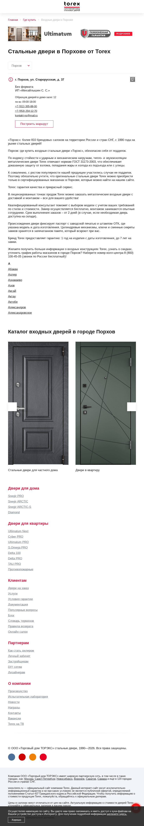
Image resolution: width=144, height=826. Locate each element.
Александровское (20, 312)
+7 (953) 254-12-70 (26, 111)
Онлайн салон (18, 631)
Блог (11, 615)
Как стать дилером (21, 650)
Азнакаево (15, 280)
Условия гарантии (20, 599)
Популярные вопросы (23, 610)
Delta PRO (15, 558)
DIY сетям (15, 667)
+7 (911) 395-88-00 (26, 106)
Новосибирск (65, 778)
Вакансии (14, 718)
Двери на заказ (18, 588)
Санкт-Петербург (45, 778)
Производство (18, 691)
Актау (12, 296)
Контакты (14, 713)
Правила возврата (20, 626)
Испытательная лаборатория (28, 696)
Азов (11, 285)
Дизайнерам (16, 672)
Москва (28, 778)
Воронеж (79, 778)
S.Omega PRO (18, 547)
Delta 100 (14, 553)
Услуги (13, 593)
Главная (13, 19)
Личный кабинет (19, 656)
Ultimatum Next (18, 531)
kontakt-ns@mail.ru (26, 115)
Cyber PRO (15, 536)
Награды (14, 707)
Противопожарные (20, 569)
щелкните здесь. (117, 814)
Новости (14, 702)
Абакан (13, 269)
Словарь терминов (21, 621)
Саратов (91, 778)
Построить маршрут (34, 124)
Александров (17, 307)
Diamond (14, 512)
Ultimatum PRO (18, 542)
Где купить (29, 19)
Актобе (13, 302)
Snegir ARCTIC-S (19, 507)
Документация (18, 604)
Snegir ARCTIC (18, 501)
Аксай (12, 291)
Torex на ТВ (16, 724)
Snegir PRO (16, 496)
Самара (102, 778)
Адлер (12, 274)
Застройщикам (18, 661)
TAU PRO (14, 564)
